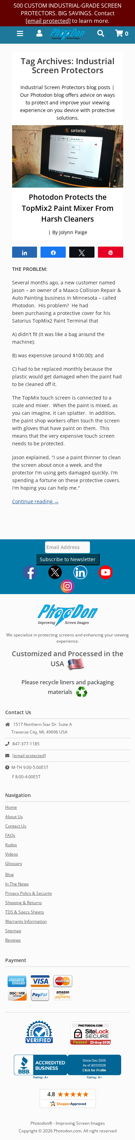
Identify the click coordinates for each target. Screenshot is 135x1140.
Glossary (13, 863)
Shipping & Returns (23, 903)
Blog (9, 874)
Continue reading (35, 501)
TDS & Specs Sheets (24, 912)
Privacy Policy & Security (28, 893)
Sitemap (13, 931)
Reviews (13, 940)
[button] (37, 32)
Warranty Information (26, 921)
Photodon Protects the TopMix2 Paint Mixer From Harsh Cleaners (68, 208)
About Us (14, 817)
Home (11, 807)
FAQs (10, 835)
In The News (17, 884)
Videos (11, 854)
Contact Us (15, 826)
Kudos (11, 845)
